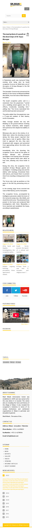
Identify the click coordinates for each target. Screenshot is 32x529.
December (21, 480)
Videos (6, 459)
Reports (7, 454)
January (5, 479)
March (13, 479)
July (23, 479)
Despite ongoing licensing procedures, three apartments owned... (9, 270)
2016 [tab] (7, 514)
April (16, 479)
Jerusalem (6, 362)
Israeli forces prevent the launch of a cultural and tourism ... (22, 249)
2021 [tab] (7, 496)
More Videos (24, 324)
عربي (27, 8)
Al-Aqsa (18, 362)
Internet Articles (11, 464)
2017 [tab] (7, 510)
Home (6, 449)
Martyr (12, 362)
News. (8, 27)
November (15, 480)
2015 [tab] (7, 517)
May (18, 479)
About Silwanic (10, 466)
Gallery (7, 456)
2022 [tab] (7, 493)
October (11, 480)
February (9, 479)
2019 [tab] (7, 503)
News (6, 451)
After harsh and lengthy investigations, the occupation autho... (9, 249)
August (26, 479)
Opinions (7, 461)
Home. (4, 27)
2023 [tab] (7, 475)
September (5, 480)
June (21, 479)
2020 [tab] (7, 500)
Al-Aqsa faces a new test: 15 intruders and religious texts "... (22, 269)
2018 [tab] (7, 507)
